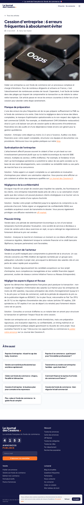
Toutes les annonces (51, 432)
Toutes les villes (49, 444)
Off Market (48, 438)
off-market (41, 212)
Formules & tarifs (8, 479)
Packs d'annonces (9, 482)
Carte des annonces (51, 435)
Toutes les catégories (51, 441)
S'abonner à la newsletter (20, 458)
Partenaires (48, 476)
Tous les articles (13, 15)
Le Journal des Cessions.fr (61, 178)
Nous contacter (49, 479)
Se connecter (49, 482)
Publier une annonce (10, 470)
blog (58, 141)
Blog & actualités (50, 470)
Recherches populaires (52, 450)
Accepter (76, 499)
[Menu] (79, 6)
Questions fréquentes (52, 473)
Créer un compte (50, 485)
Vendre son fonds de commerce (14, 473)
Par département (50, 447)
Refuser (67, 499)
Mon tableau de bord (51, 488)
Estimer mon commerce (11, 476)
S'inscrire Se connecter (66, 6)
